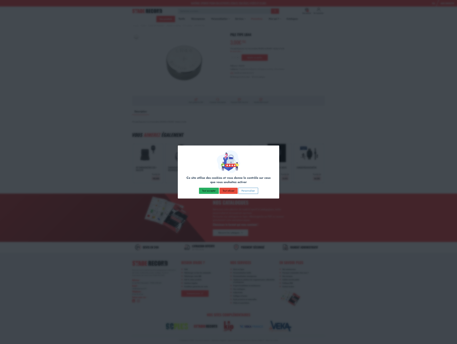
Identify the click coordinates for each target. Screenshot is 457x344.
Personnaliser (248, 190)
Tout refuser (228, 190)
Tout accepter (209, 190)
